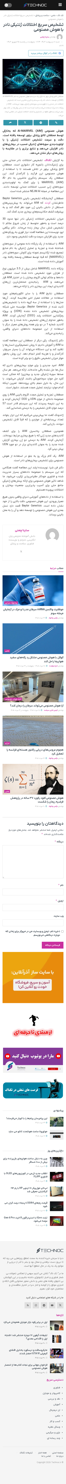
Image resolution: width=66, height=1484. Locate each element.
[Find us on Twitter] (60, 1305)
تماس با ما (46, 1456)
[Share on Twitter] (25, 122)
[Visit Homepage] (35, 5)
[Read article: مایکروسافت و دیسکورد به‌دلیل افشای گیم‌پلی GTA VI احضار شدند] (56, 1353)
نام (60, 885)
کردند (47, 203)
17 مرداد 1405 (41, 1136)
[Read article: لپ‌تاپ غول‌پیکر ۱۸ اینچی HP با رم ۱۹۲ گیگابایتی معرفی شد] (56, 1191)
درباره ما (59, 1456)
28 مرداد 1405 (40, 1196)
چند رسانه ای (53, 1438)
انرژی (7, 743)
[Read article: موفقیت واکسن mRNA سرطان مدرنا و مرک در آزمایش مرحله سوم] (33, 590)
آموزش (56, 1404)
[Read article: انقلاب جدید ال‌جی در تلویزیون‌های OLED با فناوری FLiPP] (56, 1177)
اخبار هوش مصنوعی (13, 699)
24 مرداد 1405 (40, 1123)
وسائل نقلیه (54, 1427)
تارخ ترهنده (53, 666)
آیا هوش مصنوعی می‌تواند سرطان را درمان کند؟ (36, 706)
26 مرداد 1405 (40, 758)
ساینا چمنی (44, 37)
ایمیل (59, 901)
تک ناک (60, 15)
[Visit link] (33, 977)
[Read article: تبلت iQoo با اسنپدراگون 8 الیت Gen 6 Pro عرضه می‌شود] (56, 1221)
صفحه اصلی (57, 1452)
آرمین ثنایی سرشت (51, 710)
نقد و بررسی (54, 1399)
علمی (53, 15)
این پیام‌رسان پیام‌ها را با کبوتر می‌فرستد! (26, 1118)
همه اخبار (42, 1452)
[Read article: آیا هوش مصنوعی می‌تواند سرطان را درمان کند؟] (33, 687)
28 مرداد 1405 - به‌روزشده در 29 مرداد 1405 (31, 666)
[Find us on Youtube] (52, 1305)
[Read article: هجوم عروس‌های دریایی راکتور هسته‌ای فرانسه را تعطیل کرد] (33, 731)
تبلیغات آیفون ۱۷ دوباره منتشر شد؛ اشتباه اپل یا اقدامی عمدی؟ (26, 1337)
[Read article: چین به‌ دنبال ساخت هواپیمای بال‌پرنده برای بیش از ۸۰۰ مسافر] (56, 1162)
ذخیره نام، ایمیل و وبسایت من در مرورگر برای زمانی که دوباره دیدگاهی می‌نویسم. (32, 933)
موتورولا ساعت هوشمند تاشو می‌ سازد (27, 1131)
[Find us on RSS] (28, 1305)
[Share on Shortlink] (56, 122)
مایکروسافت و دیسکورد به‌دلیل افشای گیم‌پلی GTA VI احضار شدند (28, 1352)
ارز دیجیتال (54, 1410)
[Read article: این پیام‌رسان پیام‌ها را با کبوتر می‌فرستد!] (56, 1122)
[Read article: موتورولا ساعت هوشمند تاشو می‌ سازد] (56, 1135)
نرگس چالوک (53, 618)
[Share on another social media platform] (10, 122)
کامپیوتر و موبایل (51, 1393)
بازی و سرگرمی (53, 1432)
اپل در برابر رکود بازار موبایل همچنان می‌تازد (25, 1322)
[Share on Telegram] (41, 122)
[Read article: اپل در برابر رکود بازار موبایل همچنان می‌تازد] (56, 1325)
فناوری (56, 1387)
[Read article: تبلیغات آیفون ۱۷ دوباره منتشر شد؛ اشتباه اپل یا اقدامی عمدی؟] (56, 1338)
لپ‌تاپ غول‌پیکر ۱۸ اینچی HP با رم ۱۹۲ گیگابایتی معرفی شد (29, 1190)
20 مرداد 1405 (40, 806)
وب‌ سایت (58, 916)
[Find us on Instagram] (36, 1305)
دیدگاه (58, 841)
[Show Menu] (60, 5)
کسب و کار (55, 1421)
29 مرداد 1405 (40, 618)
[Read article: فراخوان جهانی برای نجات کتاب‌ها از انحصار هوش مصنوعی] (56, 1368)
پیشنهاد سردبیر (11, 603)
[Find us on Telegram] (44, 1305)
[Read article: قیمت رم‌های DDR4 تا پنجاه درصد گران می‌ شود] (56, 1206)
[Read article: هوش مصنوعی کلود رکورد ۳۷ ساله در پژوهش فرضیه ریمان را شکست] (33, 779)
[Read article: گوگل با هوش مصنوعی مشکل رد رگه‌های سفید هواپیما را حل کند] (33, 638)
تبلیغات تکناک (26, 1452)
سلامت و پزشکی (42, 15)
